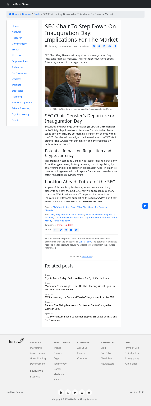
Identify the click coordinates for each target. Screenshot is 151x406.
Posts (37, 14)
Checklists (106, 358)
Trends (16, 49)
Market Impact (62, 217)
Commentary (19, 43)
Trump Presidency (61, 220)
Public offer (130, 363)
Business (35, 376)
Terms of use (131, 347)
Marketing (36, 347)
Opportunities (20, 61)
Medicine (59, 374)
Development (37, 363)
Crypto (57, 358)
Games (57, 369)
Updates (16, 79)
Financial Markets (94, 214)
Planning (17, 96)
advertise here (87, 257)
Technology (60, 363)
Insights (16, 84)
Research (17, 37)
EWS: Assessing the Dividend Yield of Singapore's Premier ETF (79, 297)
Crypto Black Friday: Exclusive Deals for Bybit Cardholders (77, 278)
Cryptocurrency (20, 114)
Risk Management (22, 102)
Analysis (16, 32)
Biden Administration (99, 217)
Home (15, 14)
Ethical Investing (21, 108)
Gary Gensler (62, 214)
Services (35, 342)
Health (57, 379)
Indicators (17, 67)
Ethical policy (131, 353)
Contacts (82, 358)
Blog (103, 347)
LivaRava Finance (20, 4)
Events (15, 120)
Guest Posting (38, 358)
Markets (16, 55)
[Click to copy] (115, 46)
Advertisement (38, 353)
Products (36, 371)
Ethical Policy (85, 241)
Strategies (17, 90)
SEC (52, 214)
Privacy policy (131, 358)
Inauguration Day (78, 217)
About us (82, 347)
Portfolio (106, 353)
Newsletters (107, 363)
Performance (19, 73)
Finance (26, 14)
